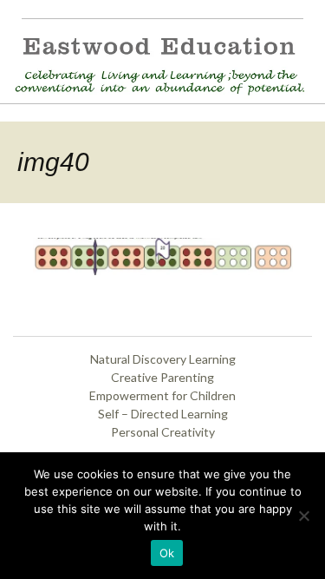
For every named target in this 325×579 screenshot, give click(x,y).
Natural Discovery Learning (163, 359)
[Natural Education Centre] (155, 63)
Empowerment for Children (162, 395)
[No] (303, 515)
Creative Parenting (162, 377)
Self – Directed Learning (163, 413)
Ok (167, 553)
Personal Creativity (163, 431)
